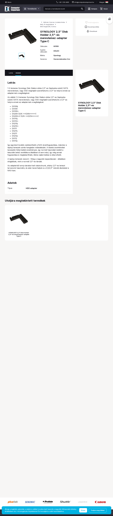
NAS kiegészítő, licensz (48, 26)
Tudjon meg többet (98, 510)
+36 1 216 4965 (64, 2)
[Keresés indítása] (82, 8)
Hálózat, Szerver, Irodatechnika (54, 22)
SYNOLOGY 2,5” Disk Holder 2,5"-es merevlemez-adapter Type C (18, 234)
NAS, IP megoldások (47, 24)
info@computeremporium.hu (84, 2)
